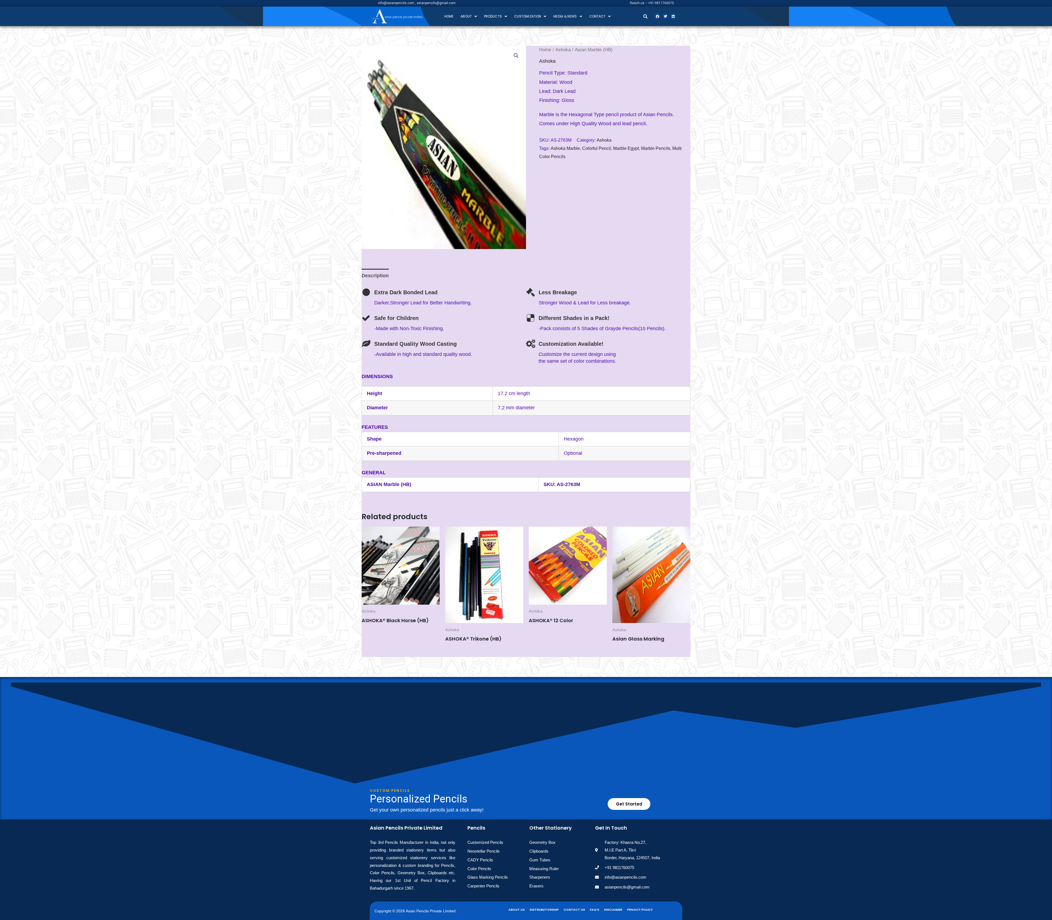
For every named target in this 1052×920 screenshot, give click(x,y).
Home (448, 16)
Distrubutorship (544, 909)
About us (516, 909)
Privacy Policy (640, 909)
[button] (469, 16)
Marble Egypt (626, 148)
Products (493, 16)
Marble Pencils (655, 148)
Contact (597, 16)
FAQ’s (594, 909)
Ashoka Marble (565, 148)
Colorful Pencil (596, 148)
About (466, 16)
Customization (527, 16)
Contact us (574, 909)
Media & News (565, 16)
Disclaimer (613, 909)
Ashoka (563, 49)
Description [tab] (375, 275)
